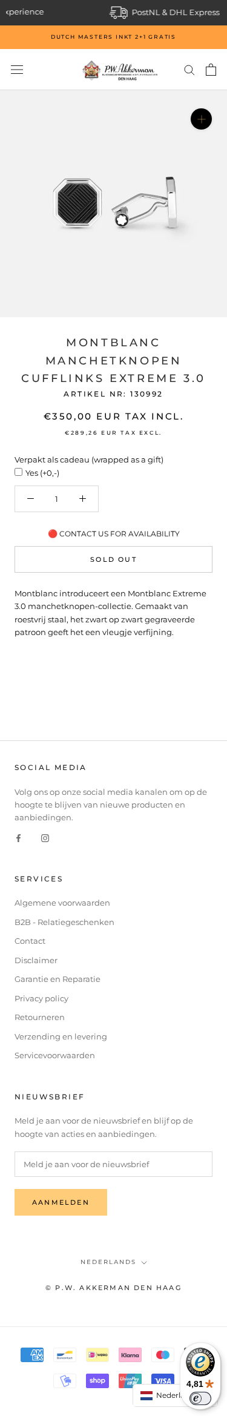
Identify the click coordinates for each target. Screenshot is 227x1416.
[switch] (200, 1398)
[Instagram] (45, 837)
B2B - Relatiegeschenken (64, 922)
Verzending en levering (61, 1036)
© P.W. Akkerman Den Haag (113, 1287)
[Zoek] (189, 69)
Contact (30, 941)
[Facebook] (18, 837)
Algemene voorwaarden (62, 902)
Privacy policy (41, 998)
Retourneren (40, 1017)
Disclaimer (36, 960)
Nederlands (108, 1262)
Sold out (113, 559)
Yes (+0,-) (42, 473)
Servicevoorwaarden (55, 1055)
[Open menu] (17, 69)
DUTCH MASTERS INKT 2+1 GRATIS (113, 36)
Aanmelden (61, 1202)
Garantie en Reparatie (57, 979)
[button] (175, 1395)
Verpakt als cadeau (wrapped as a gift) (89, 459)
